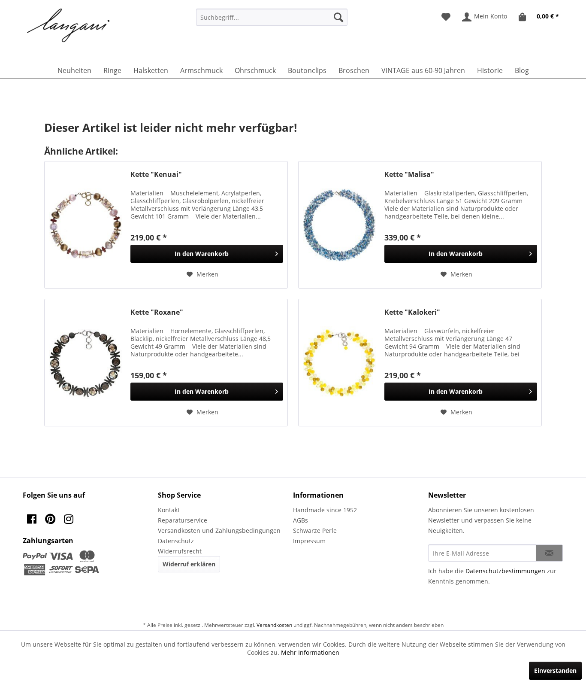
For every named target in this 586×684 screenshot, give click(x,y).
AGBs (300, 520)
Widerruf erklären (189, 564)
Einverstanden (555, 670)
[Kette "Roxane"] (85, 362)
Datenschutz (176, 541)
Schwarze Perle (315, 530)
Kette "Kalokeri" (412, 312)
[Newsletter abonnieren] (549, 553)
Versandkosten (274, 625)
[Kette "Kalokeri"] (339, 362)
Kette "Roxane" (156, 312)
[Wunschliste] (446, 17)
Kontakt (169, 510)
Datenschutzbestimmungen (505, 571)
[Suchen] (338, 17)
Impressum (309, 541)
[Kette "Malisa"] (339, 225)
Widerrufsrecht (180, 551)
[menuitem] (271, 17)
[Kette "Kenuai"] (85, 225)
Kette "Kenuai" (156, 174)
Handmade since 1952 (325, 510)
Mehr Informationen (310, 652)
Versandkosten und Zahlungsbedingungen (219, 530)
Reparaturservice (182, 520)
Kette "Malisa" (409, 174)
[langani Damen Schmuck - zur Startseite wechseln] (68, 26)
